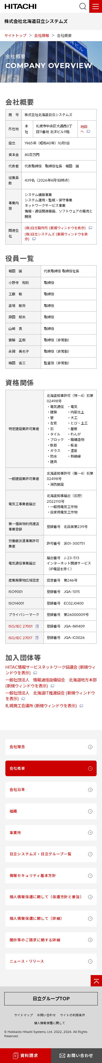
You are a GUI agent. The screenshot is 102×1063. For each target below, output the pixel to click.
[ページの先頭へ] (96, 980)
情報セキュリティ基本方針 (33, 875)
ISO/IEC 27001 (20, 626)
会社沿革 (17, 789)
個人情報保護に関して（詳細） (37, 918)
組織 (14, 811)
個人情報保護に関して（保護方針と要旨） (47, 896)
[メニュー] (95, 6)
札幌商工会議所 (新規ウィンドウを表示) (41, 705)
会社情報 (41, 35)
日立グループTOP (51, 998)
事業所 (15, 832)
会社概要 (17, 768)
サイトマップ (23, 1015)
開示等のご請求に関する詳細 (35, 940)
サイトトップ (15, 35)
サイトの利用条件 (72, 1015)
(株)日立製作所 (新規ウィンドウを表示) (55, 228)
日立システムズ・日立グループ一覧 (41, 854)
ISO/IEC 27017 (20, 638)
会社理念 (17, 746)
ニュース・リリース (27, 961)
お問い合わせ (46, 1015)
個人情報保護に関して (49, 1023)
